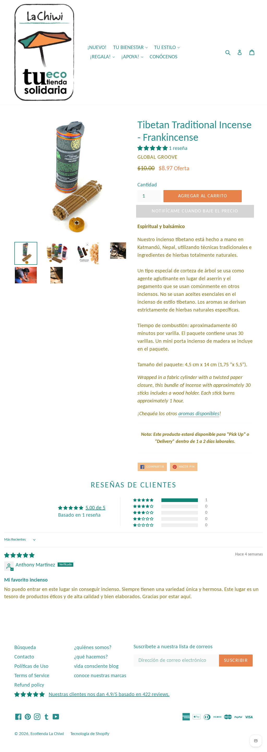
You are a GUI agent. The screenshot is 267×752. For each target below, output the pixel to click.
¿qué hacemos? (91, 657)
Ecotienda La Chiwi (47, 734)
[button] (153, 148)
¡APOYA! (133, 57)
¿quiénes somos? (92, 647)
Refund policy (29, 685)
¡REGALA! (103, 57)
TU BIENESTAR (131, 47)
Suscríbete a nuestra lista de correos (173, 647)
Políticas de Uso (31, 666)
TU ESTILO (168, 47)
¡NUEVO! (97, 47)
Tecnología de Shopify (89, 734)
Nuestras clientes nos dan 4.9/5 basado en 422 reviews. (109, 694)
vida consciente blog (96, 666)
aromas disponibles (198, 414)
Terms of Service (31, 675)
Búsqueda (25, 647)
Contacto (24, 657)
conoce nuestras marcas (100, 675)
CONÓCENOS (163, 57)
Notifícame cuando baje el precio (195, 211)
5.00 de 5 (95, 508)
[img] (19, 555)
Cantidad (147, 185)
